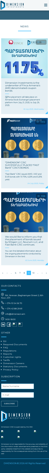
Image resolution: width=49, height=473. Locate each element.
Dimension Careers (13, 363)
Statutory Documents (15, 366)
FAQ (5, 347)
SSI (5, 341)
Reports (7, 354)
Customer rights (12, 357)
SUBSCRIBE (9, 404)
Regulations (9, 351)
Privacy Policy (10, 369)
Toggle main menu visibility (46, 5)
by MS (24, 470)
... (11, 273)
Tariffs (6, 360)
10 (33, 273)
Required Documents (15, 344)
